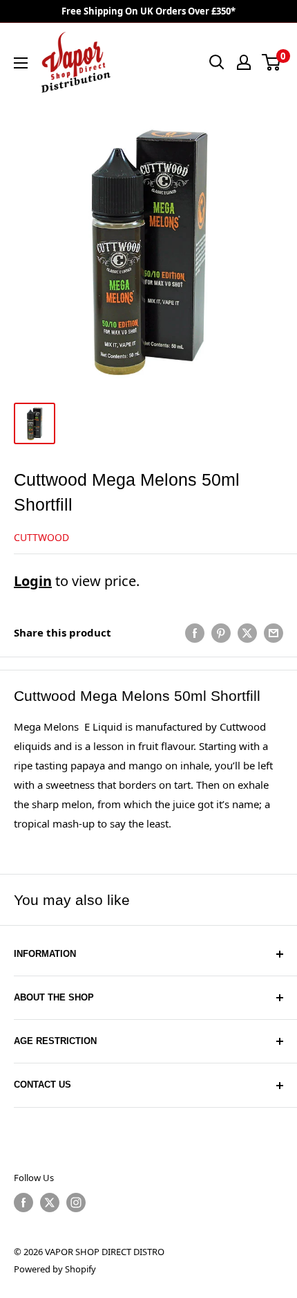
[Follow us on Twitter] (49, 1202)
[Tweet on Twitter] (247, 632)
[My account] (244, 62)
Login (33, 581)
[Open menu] (21, 62)
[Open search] (216, 62)
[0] (271, 62)
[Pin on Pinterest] (221, 632)
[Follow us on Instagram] (76, 1202)
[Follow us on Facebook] (23, 1202)
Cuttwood (41, 537)
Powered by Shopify (55, 1269)
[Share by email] (273, 632)
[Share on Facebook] (194, 632)
